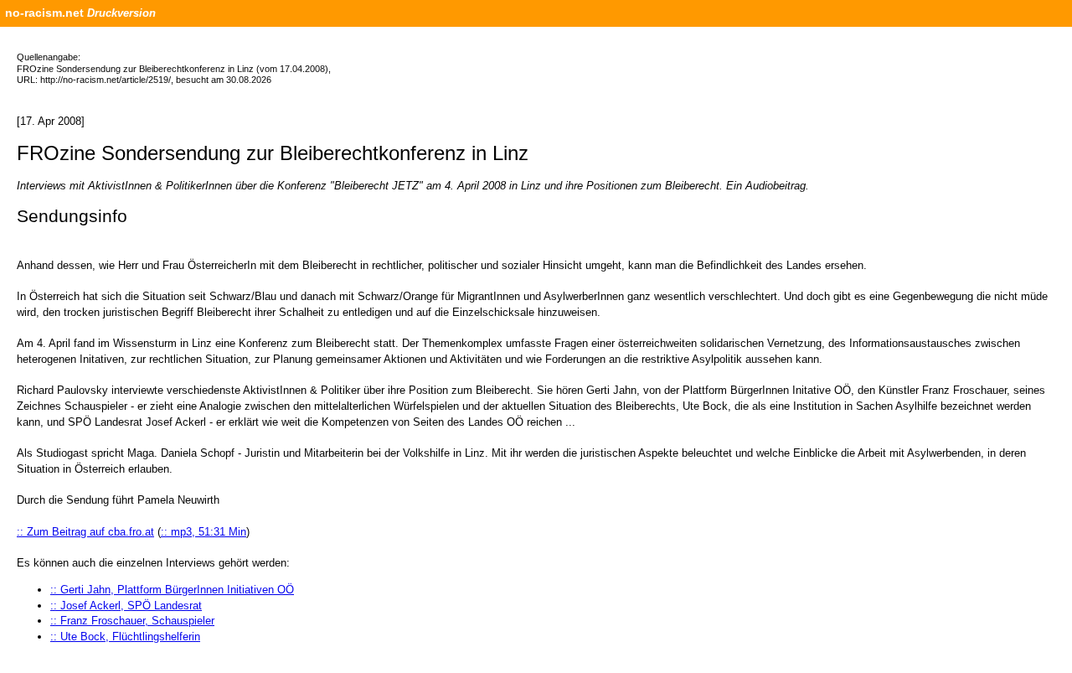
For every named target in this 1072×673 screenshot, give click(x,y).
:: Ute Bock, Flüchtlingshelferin (125, 636)
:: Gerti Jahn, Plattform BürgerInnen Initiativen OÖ (172, 589)
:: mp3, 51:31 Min (203, 531)
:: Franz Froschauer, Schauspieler (132, 620)
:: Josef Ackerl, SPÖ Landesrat (126, 605)
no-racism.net (44, 12)
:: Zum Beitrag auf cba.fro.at (85, 531)
